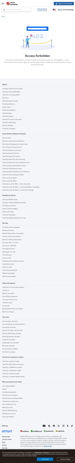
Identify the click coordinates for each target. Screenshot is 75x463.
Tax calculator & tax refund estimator (13, 324)
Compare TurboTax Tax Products (12, 89)
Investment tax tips (8, 264)
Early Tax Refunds (7, 125)
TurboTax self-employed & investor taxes (15, 144)
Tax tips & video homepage (11, 227)
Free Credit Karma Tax (9, 404)
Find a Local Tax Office (9, 181)
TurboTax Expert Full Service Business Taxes (16, 162)
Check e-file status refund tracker (12, 330)
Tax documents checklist (9, 349)
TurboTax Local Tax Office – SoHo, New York (16, 184)
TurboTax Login (7, 302)
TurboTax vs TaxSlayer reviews (11, 370)
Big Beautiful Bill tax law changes (12, 309)
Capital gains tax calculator (10, 343)
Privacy (4, 445)
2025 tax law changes (9, 276)
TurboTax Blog (7, 113)
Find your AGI (6, 258)
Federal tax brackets (8, 273)
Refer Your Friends (8, 312)
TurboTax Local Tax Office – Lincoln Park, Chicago (18, 190)
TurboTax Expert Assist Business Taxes (14, 165)
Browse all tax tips (8, 230)
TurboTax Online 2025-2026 (11, 92)
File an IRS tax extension (9, 296)
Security (4, 448)
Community (6, 306)
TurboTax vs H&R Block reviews (12, 367)
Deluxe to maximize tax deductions (13, 141)
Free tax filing (6, 138)
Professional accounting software (12, 398)
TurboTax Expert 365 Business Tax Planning (15, 172)
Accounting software (8, 386)
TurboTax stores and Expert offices (13, 175)
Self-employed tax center (10, 101)
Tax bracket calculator (9, 327)
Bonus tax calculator (8, 346)
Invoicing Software (8, 417)
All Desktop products (9, 205)
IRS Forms (5, 98)
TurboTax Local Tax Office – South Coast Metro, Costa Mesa (21, 187)
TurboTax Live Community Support (13, 287)
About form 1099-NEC (9, 246)
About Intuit (6, 436)
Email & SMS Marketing (9, 410)
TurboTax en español (8, 128)
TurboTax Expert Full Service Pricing (13, 159)
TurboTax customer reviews (10, 361)
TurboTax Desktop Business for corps (14, 218)
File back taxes (7, 255)
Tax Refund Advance (8, 104)
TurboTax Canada (7, 116)
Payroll (4, 389)
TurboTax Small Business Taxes (11, 168)
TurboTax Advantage (8, 215)
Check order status (8, 212)
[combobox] (16, 10)
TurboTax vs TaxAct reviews (10, 373)
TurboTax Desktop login (9, 199)
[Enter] (3, 10)
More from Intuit (7, 407)
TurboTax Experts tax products (11, 150)
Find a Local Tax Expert (9, 178)
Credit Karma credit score (10, 401)
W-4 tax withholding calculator (11, 333)
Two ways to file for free (9, 299)
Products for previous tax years (11, 119)
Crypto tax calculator (8, 339)
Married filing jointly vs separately (13, 233)
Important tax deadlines (9, 270)
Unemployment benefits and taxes (13, 261)
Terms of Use (48, 446)
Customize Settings (65, 459)
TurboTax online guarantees (11, 95)
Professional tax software (10, 395)
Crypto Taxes (6, 107)
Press (3, 442)
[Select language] (54, 10)
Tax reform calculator (8, 352)
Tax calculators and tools (10, 321)
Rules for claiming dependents (11, 239)
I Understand (45, 459)
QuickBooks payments (9, 392)
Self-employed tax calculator (11, 336)
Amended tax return (8, 249)
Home (3, 16)
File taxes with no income (10, 242)
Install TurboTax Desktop (10, 209)
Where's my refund (8, 293)
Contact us (5, 290)
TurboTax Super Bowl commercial (12, 364)
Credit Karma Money (8, 110)
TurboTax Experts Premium (10, 153)
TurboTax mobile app (9, 122)
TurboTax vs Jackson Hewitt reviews (13, 376)
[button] (42, 10)
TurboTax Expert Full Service (11, 156)
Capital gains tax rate (8, 252)
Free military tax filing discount (12, 147)
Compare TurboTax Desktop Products (14, 202)
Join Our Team (7, 439)
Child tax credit (7, 267)
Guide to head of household (11, 236)
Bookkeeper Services (9, 413)
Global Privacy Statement (42, 452)
